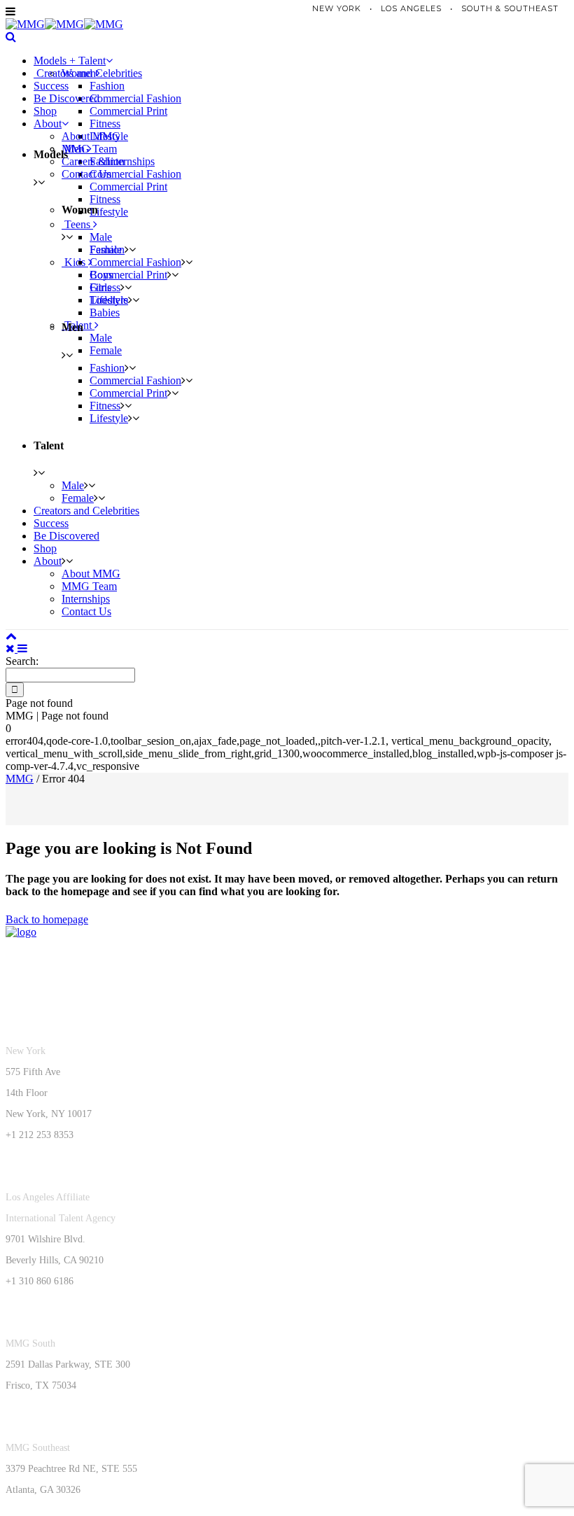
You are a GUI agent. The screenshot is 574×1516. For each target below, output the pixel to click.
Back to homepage (47, 919)
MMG (20, 779)
